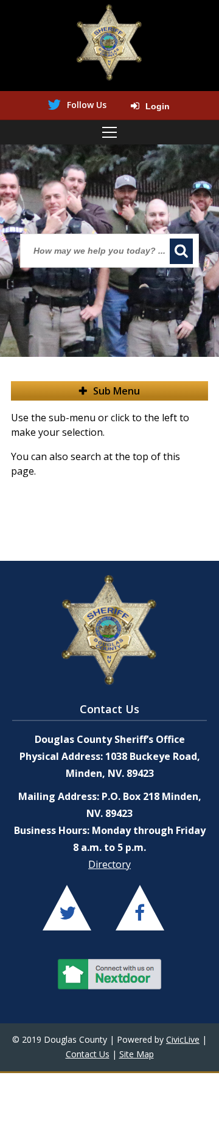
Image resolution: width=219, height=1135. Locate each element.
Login (157, 106)
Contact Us (87, 1054)
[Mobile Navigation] (109, 132)
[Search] (181, 251)
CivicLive (183, 1039)
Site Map (136, 1054)
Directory (109, 864)
